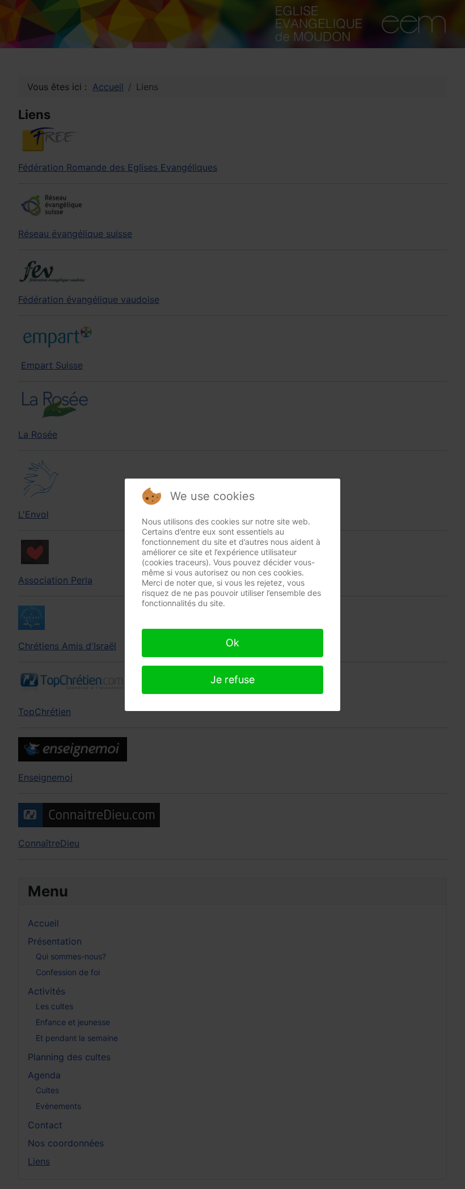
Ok (232, 643)
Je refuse (232, 680)
